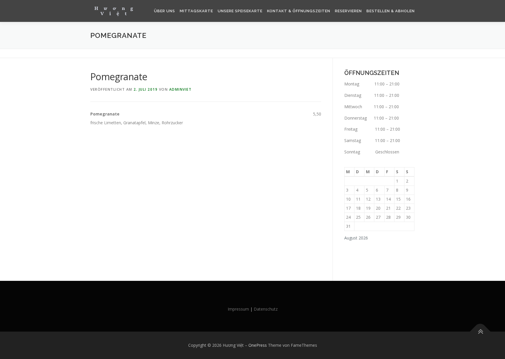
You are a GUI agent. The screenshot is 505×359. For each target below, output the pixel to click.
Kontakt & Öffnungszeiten (298, 11)
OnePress (257, 345)
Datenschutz (266, 309)
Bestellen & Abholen (390, 11)
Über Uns (164, 11)
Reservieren (348, 11)
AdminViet (180, 89)
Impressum (238, 309)
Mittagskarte (196, 11)
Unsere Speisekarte (240, 11)
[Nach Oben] (480, 331)
